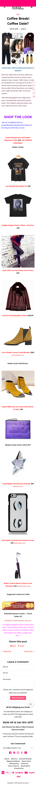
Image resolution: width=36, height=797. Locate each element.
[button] (31, 704)
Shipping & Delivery (13, 761)
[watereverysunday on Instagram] (18, 753)
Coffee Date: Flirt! (9, 68)
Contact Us (24, 763)
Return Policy (26, 761)
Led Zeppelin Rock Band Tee (16, 186)
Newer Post (28, 651)
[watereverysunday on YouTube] (25, 753)
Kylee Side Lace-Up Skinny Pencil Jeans (17, 270)
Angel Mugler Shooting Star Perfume (16, 484)
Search (6, 759)
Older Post (7, 651)
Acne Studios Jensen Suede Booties (16, 352)
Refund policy (14, 763)
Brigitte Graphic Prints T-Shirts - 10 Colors (18, 225)
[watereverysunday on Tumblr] (22, 753)
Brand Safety (25, 766)
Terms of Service (13, 766)
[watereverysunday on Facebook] (10, 753)
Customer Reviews (25, 759)
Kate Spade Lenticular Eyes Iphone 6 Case (18, 540)
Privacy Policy (18, 768)
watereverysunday (23, 783)
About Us (14, 759)
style (18, 14)
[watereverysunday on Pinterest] (14, 753)
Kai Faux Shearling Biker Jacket (14, 315)
